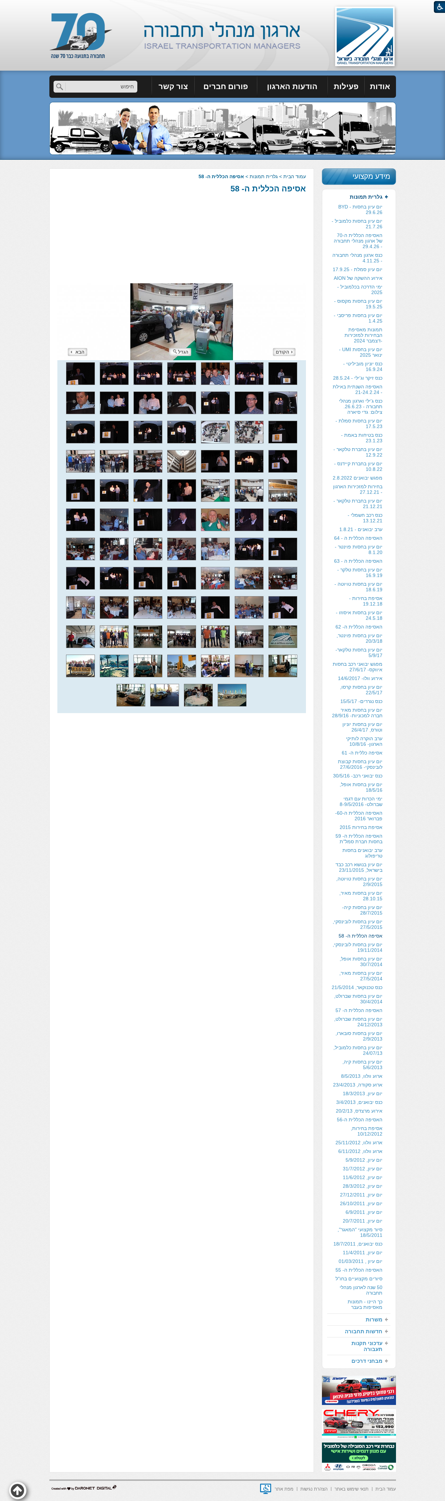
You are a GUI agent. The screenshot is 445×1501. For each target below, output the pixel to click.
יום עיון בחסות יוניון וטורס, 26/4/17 (362, 727)
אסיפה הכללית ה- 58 (268, 188)
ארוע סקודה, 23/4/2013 (357, 1085)
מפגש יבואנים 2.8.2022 (357, 478)
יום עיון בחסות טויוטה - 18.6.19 (358, 586)
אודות (380, 86)
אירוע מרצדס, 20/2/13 (359, 1111)
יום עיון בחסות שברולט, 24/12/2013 (358, 1021)
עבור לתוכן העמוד (222, 7)
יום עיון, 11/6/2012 (362, 1177)
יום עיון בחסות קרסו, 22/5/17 (361, 689)
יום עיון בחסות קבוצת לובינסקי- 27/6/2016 (360, 764)
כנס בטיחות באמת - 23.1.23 (361, 437)
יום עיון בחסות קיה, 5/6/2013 (362, 1064)
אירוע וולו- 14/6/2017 (360, 678)
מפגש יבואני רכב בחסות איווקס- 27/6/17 (357, 666)
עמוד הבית (294, 176)
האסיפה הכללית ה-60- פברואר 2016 (358, 815)
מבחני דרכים (366, 1361)
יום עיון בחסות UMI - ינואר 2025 (360, 352)
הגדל (183, 352)
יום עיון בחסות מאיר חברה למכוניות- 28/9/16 (357, 712)
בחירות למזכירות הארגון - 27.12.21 (357, 489)
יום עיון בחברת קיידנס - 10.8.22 (358, 466)
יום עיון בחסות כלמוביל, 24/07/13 (357, 1050)
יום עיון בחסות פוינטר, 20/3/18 (359, 638)
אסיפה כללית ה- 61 (362, 753)
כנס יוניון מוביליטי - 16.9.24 (362, 366)
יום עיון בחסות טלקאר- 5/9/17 (358, 652)
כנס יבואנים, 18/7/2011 (357, 1244)
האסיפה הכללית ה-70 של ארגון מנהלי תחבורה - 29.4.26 (358, 240)
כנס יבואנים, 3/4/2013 (359, 1102)
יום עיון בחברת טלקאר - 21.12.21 (357, 503)
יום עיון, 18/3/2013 (362, 1093)
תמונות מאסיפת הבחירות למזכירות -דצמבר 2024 (363, 335)
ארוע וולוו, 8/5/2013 (361, 1076)
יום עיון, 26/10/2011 (361, 1203)
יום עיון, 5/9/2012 (364, 1160)
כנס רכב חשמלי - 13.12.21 (365, 517)
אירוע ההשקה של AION (358, 278)
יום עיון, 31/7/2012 (362, 1168)
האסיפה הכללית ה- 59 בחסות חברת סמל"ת (358, 838)
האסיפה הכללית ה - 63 (358, 561)
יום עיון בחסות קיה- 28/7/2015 (362, 910)
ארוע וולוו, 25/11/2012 (358, 1142)
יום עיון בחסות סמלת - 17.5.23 (358, 423)
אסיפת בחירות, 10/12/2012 (366, 1131)
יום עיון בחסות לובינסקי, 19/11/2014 (357, 947)
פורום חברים (225, 86)
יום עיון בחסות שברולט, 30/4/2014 (358, 998)
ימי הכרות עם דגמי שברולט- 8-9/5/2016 (361, 801)
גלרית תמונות (264, 176)
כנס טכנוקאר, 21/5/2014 (357, 987)
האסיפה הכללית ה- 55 (358, 1270)
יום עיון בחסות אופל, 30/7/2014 (361, 961)
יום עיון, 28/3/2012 (362, 1186)
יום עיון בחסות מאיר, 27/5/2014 (360, 975)
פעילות (346, 86)
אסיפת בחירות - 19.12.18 (365, 601)
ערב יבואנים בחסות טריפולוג (362, 853)
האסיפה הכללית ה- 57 (358, 1010)
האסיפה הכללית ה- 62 (358, 627)
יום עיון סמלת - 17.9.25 (357, 269)
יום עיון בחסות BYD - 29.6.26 (360, 209)
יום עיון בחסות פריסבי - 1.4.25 (358, 318)
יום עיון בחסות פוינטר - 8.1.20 (358, 549)
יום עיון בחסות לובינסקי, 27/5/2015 (357, 924)
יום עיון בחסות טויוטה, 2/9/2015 (359, 881)
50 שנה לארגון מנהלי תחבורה (361, 1290)
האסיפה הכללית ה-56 (359, 1119)
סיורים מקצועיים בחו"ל (358, 1278)
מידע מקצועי (371, 176)
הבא (79, 352)
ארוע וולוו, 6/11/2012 (360, 1151)
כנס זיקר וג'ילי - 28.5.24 (357, 378)
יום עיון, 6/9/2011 (364, 1212)
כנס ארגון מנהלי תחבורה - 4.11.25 (357, 257)
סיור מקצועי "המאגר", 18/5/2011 (360, 1232)
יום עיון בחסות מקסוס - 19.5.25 (358, 303)
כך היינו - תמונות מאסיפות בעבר (365, 1304)
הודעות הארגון (292, 86)
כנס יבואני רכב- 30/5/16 (357, 776)
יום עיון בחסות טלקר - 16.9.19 (359, 572)
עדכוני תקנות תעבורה (366, 1346)
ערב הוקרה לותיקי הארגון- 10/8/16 (364, 741)
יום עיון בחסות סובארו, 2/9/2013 (358, 1036)
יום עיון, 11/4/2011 (362, 1252)
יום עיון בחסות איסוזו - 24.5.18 (359, 615)
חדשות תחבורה (363, 1331)
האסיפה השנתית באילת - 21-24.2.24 (357, 389)
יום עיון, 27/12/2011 (361, 1195)
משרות (374, 1319)
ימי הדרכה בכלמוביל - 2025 (359, 289)
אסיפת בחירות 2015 (361, 827)
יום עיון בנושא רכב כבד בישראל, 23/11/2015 (358, 867)
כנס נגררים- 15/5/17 (361, 701)
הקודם (282, 352)
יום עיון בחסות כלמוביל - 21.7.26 (357, 223)
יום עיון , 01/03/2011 (360, 1261)
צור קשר (173, 86)
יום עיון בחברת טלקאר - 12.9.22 (357, 452)
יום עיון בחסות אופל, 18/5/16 (361, 787)
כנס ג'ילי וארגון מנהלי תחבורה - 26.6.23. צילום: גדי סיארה (360, 406)
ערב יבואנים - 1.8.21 (360, 529)
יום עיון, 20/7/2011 (362, 1221)
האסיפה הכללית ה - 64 (358, 538)
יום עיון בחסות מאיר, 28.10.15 (360, 895)
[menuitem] (380, 87)
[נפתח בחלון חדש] (265, 1489)
